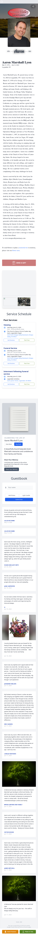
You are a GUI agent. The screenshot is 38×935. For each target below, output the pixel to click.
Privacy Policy (14, 927)
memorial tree (23, 247)
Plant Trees (27, 340)
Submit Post (19, 499)
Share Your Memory (11, 469)
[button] (19, 627)
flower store (16, 250)
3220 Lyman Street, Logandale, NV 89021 (19, 381)
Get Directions (11, 340)
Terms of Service (24, 927)
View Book (9, 444)
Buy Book (18, 444)
